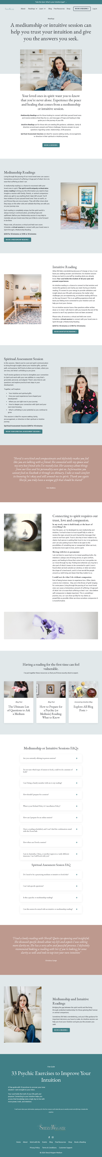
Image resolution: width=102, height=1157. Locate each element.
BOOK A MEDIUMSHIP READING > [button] (17, 239)
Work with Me (35, 1142)
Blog (50, 9)
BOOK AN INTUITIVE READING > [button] (65, 331)
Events (44, 1142)
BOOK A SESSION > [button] (51, 145)
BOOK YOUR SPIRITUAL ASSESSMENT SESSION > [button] (23, 431)
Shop (68, 9)
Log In (95, 9)
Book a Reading (80, 1142)
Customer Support (65, 1148)
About (23, 9)
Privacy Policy (35, 1148)
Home (18, 1142)
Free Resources (59, 9)
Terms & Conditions (49, 1148)
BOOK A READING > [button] (82, 8)
